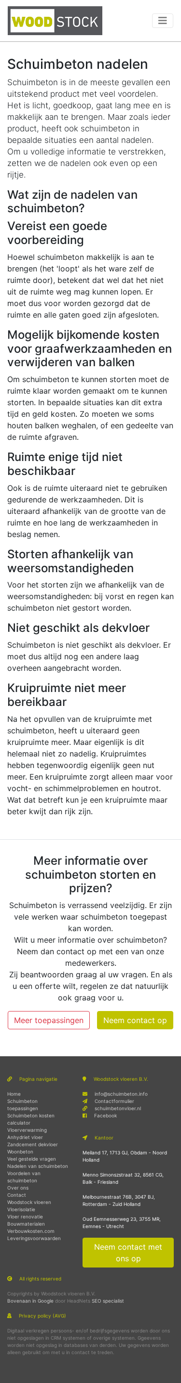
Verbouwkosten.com (31, 1231)
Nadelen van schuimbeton (37, 1166)
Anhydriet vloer (25, 1137)
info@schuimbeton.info (121, 1094)
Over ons (17, 1188)
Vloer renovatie (25, 1216)
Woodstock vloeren (29, 1202)
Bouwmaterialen (26, 1224)
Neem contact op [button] (135, 1020)
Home (14, 1094)
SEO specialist (108, 1301)
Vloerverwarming (27, 1130)
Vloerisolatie (21, 1209)
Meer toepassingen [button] (49, 1020)
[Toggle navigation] (162, 20)
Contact (16, 1195)
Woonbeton (20, 1151)
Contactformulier (114, 1101)
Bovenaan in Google (30, 1301)
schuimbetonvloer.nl (118, 1108)
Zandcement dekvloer (32, 1144)
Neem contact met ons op (128, 1252)
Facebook (105, 1115)
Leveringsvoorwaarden (34, 1238)
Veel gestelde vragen (31, 1159)
